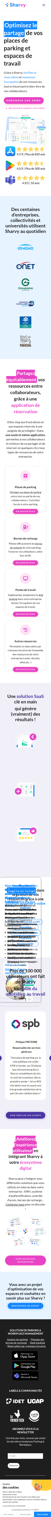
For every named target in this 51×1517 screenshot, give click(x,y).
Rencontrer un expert (25, 1306)
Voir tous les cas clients (25, 1115)
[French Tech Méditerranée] (17, 1422)
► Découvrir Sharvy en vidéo (25, 108)
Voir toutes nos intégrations (25, 1260)
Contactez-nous (15, 1204)
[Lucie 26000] (34, 1422)
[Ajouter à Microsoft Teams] (25, 1379)
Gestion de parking (17, 1339)
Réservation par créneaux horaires (26, 1346)
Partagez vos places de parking (25, 492)
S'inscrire (13, 1465)
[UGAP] (36, 1407)
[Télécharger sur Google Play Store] (25, 1369)
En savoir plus (25, 511)
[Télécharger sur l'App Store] (25, 1359)
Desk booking (37, 1342)
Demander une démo (23, 100)
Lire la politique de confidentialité (14, 1506)
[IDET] (15, 1407)
